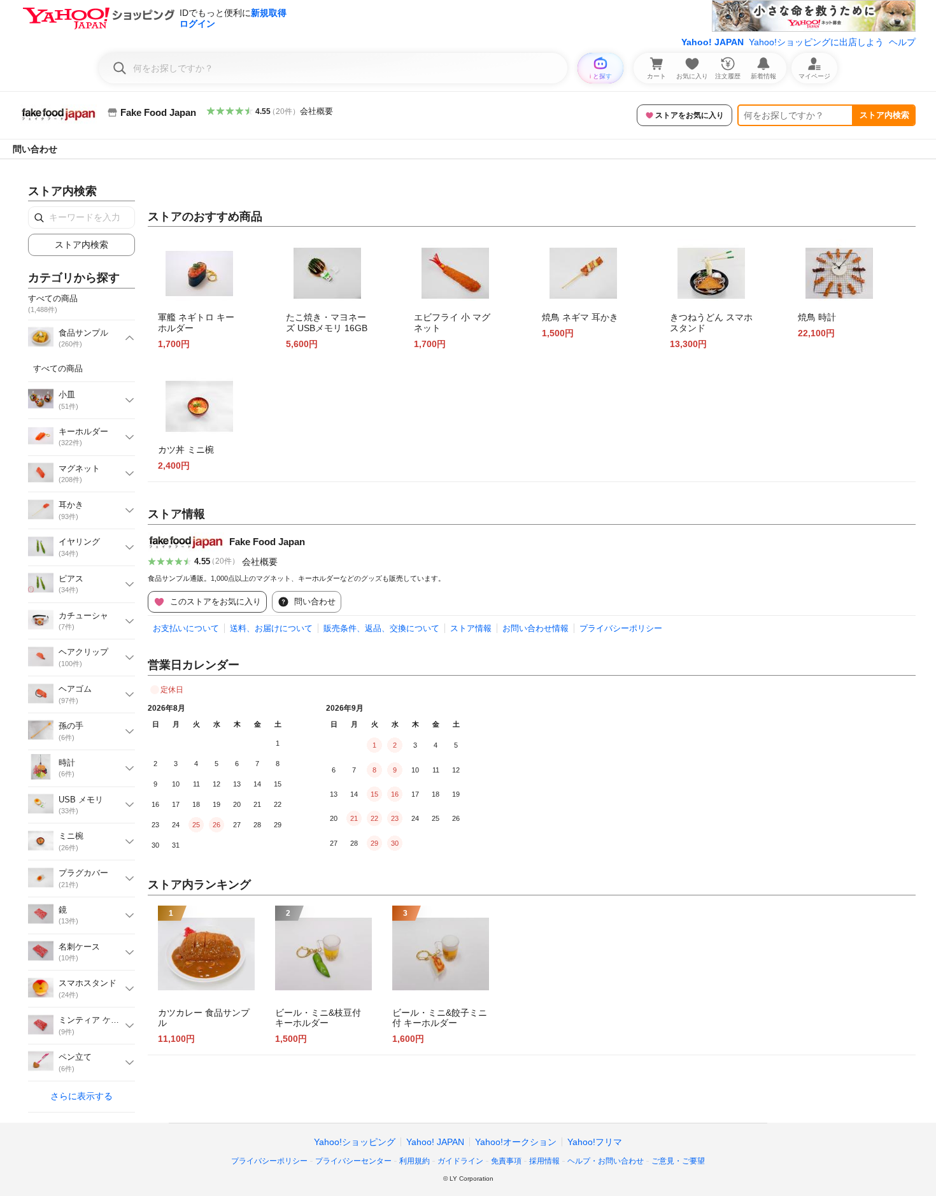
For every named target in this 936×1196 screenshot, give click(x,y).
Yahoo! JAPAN (712, 42)
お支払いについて (186, 628)
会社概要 (316, 111)
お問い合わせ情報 (535, 628)
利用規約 (414, 1161)
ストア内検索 (884, 115)
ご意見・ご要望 (678, 1161)
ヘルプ (902, 42)
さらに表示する (81, 1096)
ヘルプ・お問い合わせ (605, 1161)
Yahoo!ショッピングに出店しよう (816, 42)
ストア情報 (471, 628)
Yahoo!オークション (516, 1142)
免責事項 (506, 1161)
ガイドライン (460, 1161)
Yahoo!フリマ (594, 1142)
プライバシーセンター (353, 1161)
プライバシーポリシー (620, 628)
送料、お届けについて (271, 628)
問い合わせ (35, 149)
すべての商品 (58, 368)
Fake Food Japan (267, 541)
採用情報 (544, 1161)
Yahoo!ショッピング (354, 1142)
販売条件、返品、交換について (381, 628)
